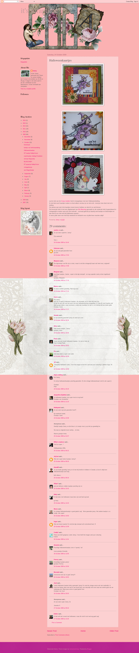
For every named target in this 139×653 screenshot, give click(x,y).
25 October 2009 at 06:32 (61, 450)
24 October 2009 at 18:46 (61, 333)
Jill (55, 362)
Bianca (56, 286)
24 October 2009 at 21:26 (61, 401)
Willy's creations (59, 442)
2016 (24, 120)
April (25, 187)
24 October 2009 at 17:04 (61, 255)
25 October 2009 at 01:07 (61, 436)
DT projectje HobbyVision (31, 164)
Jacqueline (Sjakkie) (60, 395)
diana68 (56, 467)
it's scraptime (39, 10)
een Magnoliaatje (29, 170)
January (26, 196)
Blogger (89, 649)
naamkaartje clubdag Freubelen (33, 156)
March (26, 190)
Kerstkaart (27, 145)
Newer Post (52, 631)
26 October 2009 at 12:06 (61, 553)
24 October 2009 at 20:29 (61, 389)
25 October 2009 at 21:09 (61, 526)
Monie (56, 509)
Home (83, 631)
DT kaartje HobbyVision (31, 153)
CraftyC (56, 532)
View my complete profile (28, 89)
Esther (56, 614)
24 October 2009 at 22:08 (61, 418)
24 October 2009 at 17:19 (61, 280)
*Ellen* (56, 483)
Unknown (57, 248)
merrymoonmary (74, 649)
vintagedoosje (28, 167)
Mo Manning (82, 209)
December (27, 136)
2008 (24, 199)
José (55, 583)
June (26, 182)
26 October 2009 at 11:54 (61, 539)
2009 (24, 134)
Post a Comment (57, 622)
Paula (55, 339)
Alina (55, 326)
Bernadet (56, 572)
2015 (24, 123)
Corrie (56, 297)
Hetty (55, 494)
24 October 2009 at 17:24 (61, 291)
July (25, 179)
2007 (24, 202)
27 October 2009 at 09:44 (61, 608)
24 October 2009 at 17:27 (61, 309)
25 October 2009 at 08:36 (61, 461)
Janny (35, 71)
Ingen (55, 521)
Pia (55, 351)
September (27, 173)
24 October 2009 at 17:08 (61, 266)
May (25, 185)
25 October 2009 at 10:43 (61, 488)
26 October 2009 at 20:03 (61, 593)
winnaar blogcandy (29, 159)
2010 (24, 131)
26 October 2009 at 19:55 (61, 577)
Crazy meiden (66, 201)
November (27, 139)
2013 (24, 126)
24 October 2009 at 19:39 (61, 356)
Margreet (56, 272)
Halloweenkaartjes (29, 150)
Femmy (56, 559)
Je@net (56, 456)
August (26, 176)
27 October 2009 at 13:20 (61, 619)
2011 (24, 129)
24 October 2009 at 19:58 (61, 369)
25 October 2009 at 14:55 (61, 516)
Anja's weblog (58, 375)
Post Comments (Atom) (62, 635)
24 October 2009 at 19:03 (61, 345)
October (26, 142)
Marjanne (57, 261)
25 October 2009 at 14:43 (61, 503)
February (27, 193)
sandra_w (57, 230)
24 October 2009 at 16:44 (61, 242)
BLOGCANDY (28, 161)
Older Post (114, 631)
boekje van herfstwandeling (32, 147)
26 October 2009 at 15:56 (61, 566)
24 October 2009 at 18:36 (61, 320)
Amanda (56, 545)
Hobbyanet (57, 407)
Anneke (56, 315)
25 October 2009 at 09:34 (61, 478)
